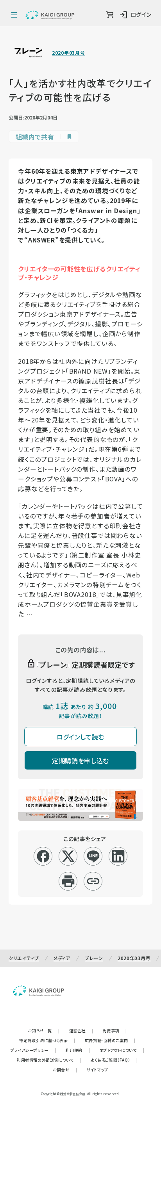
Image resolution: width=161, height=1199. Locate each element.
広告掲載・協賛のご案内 (110, 1040)
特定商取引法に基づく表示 (47, 1040)
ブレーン (94, 958)
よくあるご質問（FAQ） (114, 1060)
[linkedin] (118, 856)
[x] (68, 856)
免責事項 (115, 1030)
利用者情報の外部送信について (49, 1060)
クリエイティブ (24, 958)
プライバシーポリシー (34, 1050)
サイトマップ (97, 1070)
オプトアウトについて (122, 1050)
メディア (62, 958)
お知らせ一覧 (43, 1030)
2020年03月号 (68, 53)
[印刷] (68, 881)
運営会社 (81, 1030)
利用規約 (78, 1050)
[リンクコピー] (93, 881)
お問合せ (65, 1070)
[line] (93, 856)
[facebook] (43, 856)
